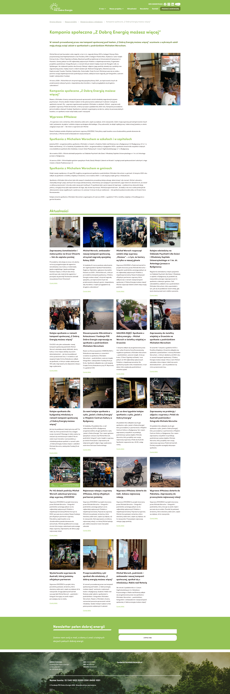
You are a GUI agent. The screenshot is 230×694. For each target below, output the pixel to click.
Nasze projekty (116, 8)
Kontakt (155, 8)
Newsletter (144, 8)
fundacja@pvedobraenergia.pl (129, 662)
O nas (101, 8)
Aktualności (132, 8)
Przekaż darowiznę (170, 9)
